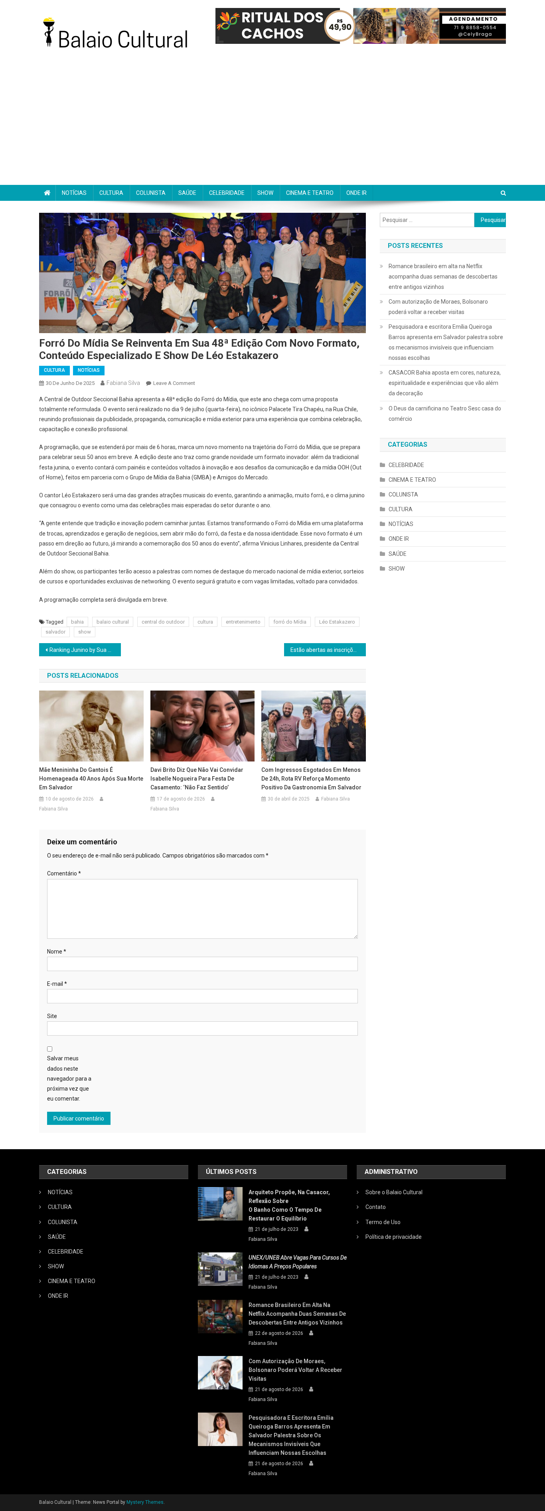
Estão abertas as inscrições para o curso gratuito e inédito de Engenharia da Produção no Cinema (328, 650)
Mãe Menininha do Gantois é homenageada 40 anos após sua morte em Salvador (91, 779)
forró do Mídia (289, 622)
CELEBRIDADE (227, 193)
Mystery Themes (145, 1502)
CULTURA (111, 193)
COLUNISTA (151, 193)
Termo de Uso (383, 1222)
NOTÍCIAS (74, 193)
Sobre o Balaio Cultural (394, 1192)
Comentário (64, 873)
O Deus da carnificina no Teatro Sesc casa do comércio (445, 413)
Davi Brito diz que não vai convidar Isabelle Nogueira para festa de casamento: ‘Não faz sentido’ (196, 779)
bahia (77, 622)
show (84, 632)
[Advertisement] (272, 125)
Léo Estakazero (337, 622)
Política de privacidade (393, 1237)
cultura (205, 622)
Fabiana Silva (123, 383)
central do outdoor (163, 622)
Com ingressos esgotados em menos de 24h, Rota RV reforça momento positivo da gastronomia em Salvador (311, 779)
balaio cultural (113, 622)
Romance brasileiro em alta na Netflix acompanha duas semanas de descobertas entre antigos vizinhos (443, 276)
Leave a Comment (174, 383)
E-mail (57, 984)
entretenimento (243, 622)
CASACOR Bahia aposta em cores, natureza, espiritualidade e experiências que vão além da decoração (445, 382)
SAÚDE (187, 193)
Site (52, 1016)
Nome (56, 951)
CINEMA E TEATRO (310, 193)
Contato (375, 1207)
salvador (55, 632)
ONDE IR (356, 193)
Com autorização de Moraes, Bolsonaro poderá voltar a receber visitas (438, 306)
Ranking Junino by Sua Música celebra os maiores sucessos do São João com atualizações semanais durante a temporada (85, 650)
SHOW (265, 193)
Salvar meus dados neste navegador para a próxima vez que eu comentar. (69, 1078)
